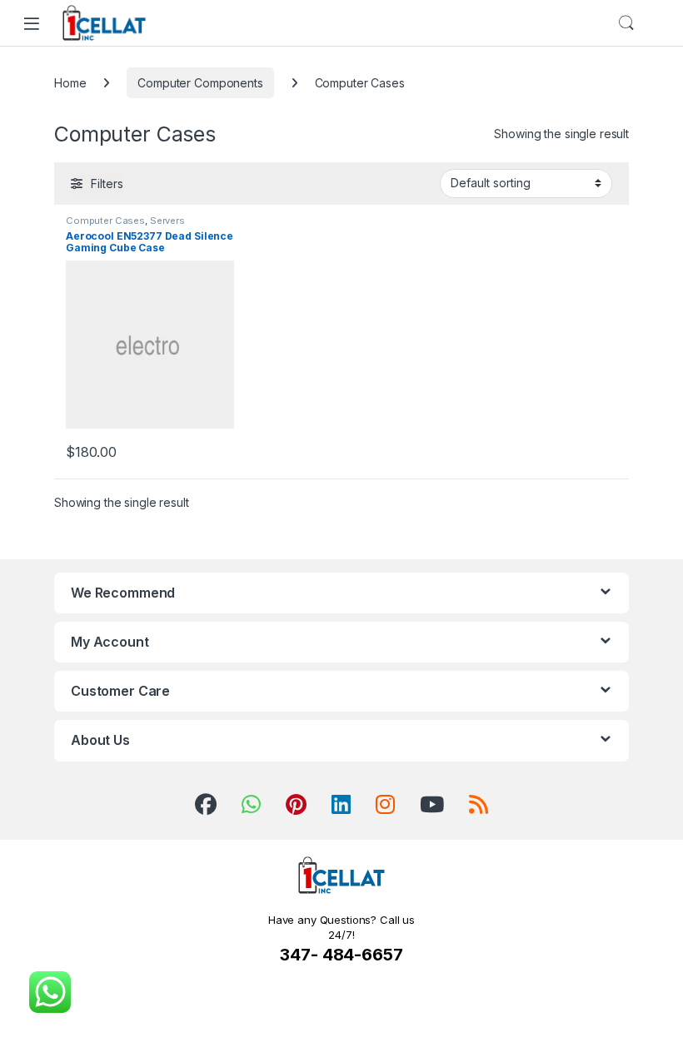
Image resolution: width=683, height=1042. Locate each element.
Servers (167, 220)
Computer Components (199, 83)
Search (626, 23)
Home (70, 83)
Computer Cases (105, 220)
